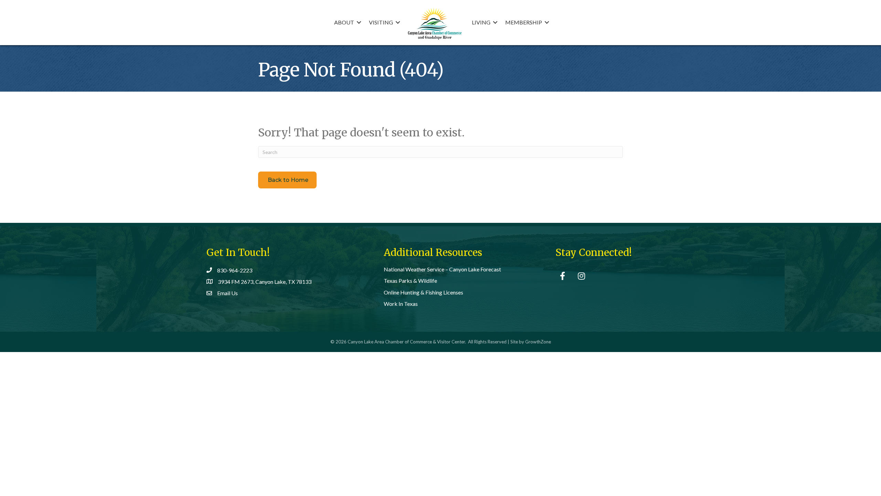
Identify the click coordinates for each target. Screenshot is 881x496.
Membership (523, 22)
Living (481, 22)
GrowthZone (538, 341)
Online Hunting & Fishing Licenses (423, 292)
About (344, 22)
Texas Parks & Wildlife (410, 280)
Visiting (381, 22)
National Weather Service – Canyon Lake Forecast (442, 269)
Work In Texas (401, 303)
